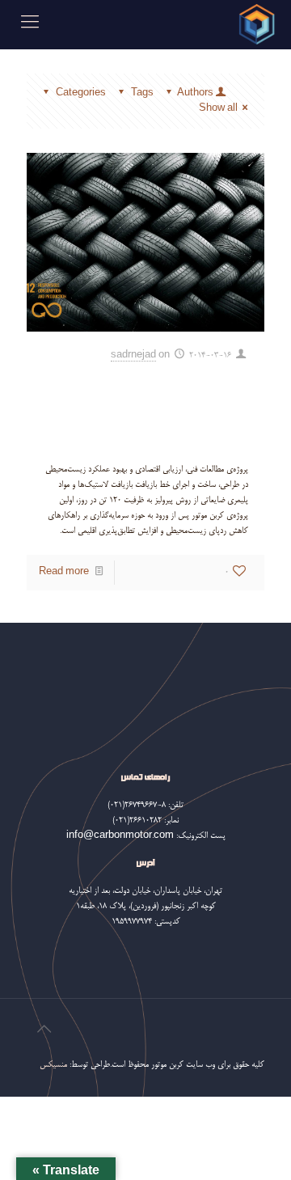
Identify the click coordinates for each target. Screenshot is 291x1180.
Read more (64, 572)
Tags (142, 93)
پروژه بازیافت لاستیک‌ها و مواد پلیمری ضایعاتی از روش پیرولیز (146, 409)
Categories (81, 93)
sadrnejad (133, 355)
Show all (218, 109)
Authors (195, 93)
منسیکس (53, 1064)
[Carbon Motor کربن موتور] (256, 24)
